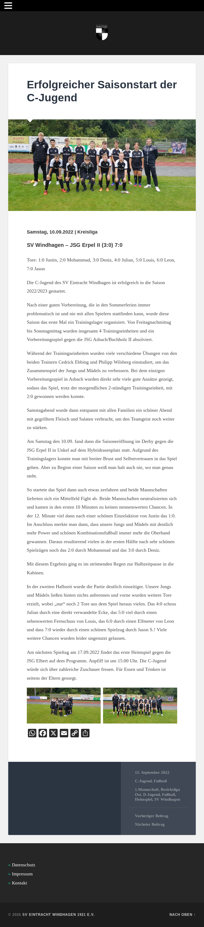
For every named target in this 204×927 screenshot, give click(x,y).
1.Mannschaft (147, 789)
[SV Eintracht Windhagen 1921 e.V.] (102, 33)
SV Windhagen (167, 799)
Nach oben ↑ (182, 915)
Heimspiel (143, 799)
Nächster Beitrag (150, 824)
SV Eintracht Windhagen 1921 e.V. (58, 915)
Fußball (160, 781)
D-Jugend (151, 794)
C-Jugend (143, 781)
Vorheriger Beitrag (151, 815)
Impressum (22, 873)
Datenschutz (23, 864)
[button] (9, 6)
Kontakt (19, 883)
